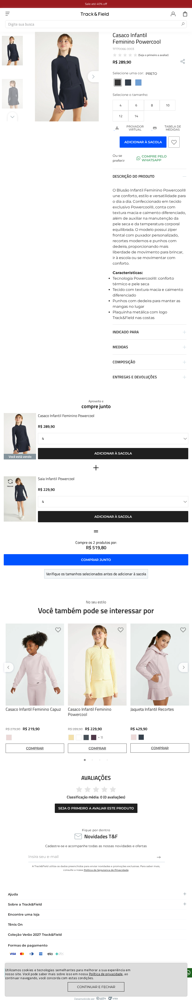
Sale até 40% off (96, 4)
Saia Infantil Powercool (56, 479)
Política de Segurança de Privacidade (106, 870)
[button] (120, 105)
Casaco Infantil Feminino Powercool (66, 416)
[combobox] (96, 24)
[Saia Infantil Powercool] (20, 499)
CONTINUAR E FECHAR (96, 987)
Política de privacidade (106, 973)
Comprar (35, 748)
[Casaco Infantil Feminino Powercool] (20, 436)
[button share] (182, 62)
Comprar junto (96, 560)
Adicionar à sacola (113, 453)
